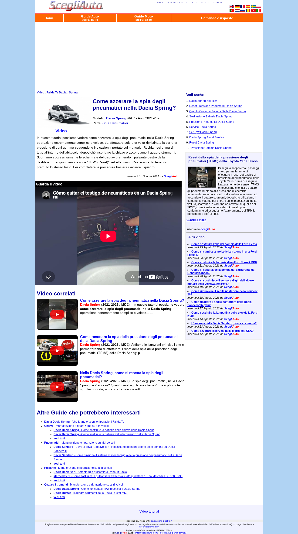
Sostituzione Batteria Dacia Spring (211, 116)
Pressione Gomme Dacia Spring (211, 148)
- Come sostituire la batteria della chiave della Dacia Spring (104, 430)
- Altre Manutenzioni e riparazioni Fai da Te (84, 421)
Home (49, 18)
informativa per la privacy (173, 532)
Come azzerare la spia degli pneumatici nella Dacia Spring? (132, 300)
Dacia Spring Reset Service (206, 137)
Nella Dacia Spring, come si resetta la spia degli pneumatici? (121, 375)
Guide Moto (143, 17)
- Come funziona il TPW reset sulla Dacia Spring (97, 488)
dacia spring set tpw (161, 521)
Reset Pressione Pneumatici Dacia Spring (215, 106)
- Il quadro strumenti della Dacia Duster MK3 (91, 493)
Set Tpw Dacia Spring (203, 132)
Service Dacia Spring (202, 127)
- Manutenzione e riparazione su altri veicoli (76, 426)
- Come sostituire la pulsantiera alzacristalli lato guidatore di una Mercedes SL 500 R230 (118, 476)
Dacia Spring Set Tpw (203, 101)
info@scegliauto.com (149, 527)
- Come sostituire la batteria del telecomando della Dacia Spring (107, 434)
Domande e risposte (217, 18)
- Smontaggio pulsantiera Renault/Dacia (90, 472)
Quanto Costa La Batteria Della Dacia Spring (217, 111)
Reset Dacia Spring (201, 142)
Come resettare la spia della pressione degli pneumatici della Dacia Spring (128, 339)
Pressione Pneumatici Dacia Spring (211, 121)
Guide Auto (90, 17)
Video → (63, 131)
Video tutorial (149, 511)
